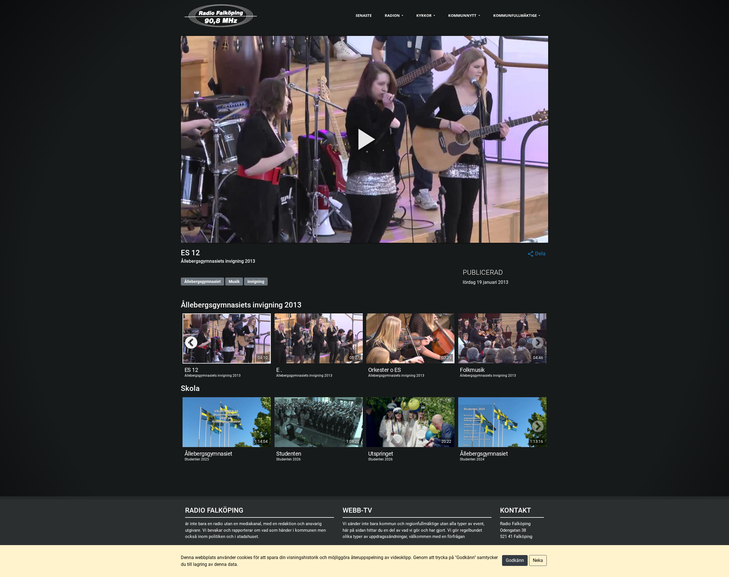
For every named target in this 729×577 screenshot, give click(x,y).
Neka (538, 560)
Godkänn (515, 560)
